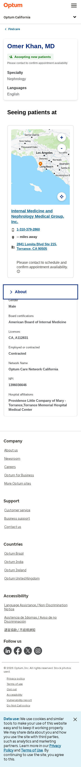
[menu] (74, 5)
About (21, 292)
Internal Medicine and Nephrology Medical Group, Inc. (37, 216)
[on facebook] (18, 651)
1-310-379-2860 (28, 229)
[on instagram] (38, 651)
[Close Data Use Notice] (75, 719)
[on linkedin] (8, 651)
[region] (40, 357)
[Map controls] (61, 196)
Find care (14, 29)
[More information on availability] (19, 271)
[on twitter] (28, 651)
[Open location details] (40, 164)
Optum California (17, 17)
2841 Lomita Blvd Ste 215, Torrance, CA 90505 (37, 246)
